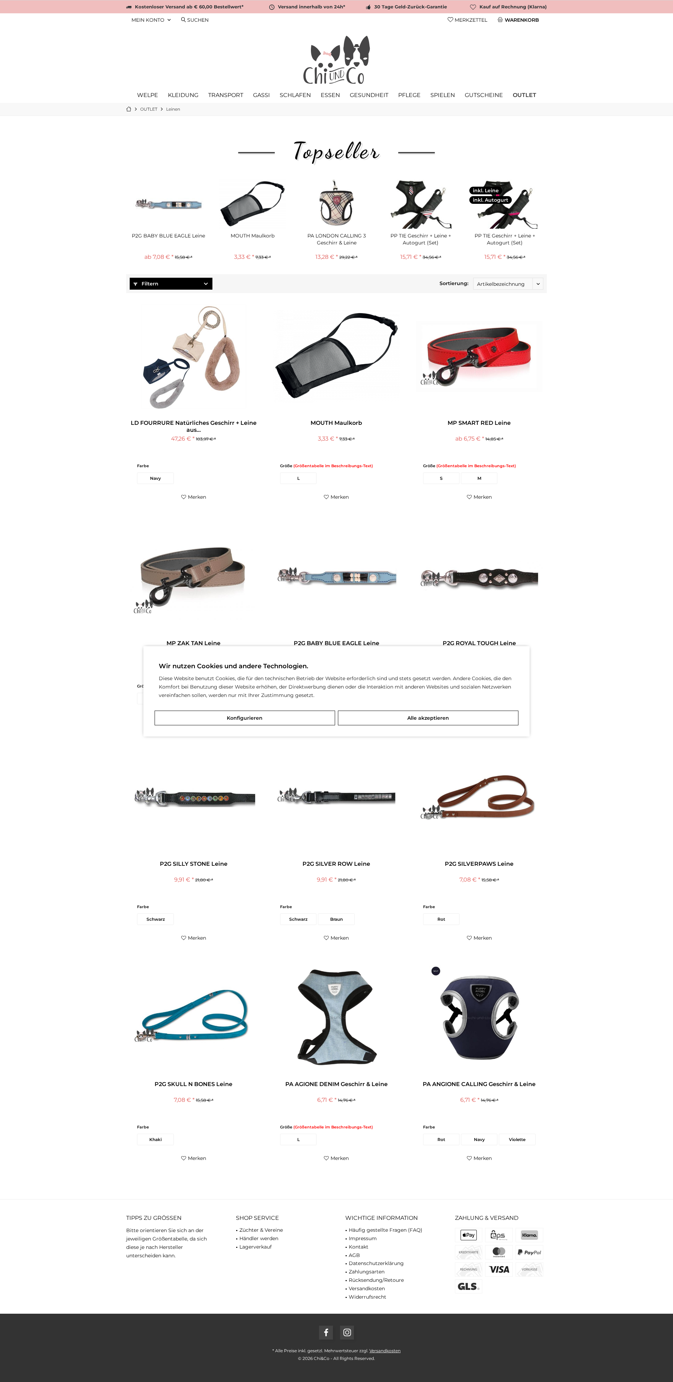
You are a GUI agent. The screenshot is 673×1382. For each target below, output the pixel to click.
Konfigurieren (245, 718)
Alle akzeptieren (428, 718)
